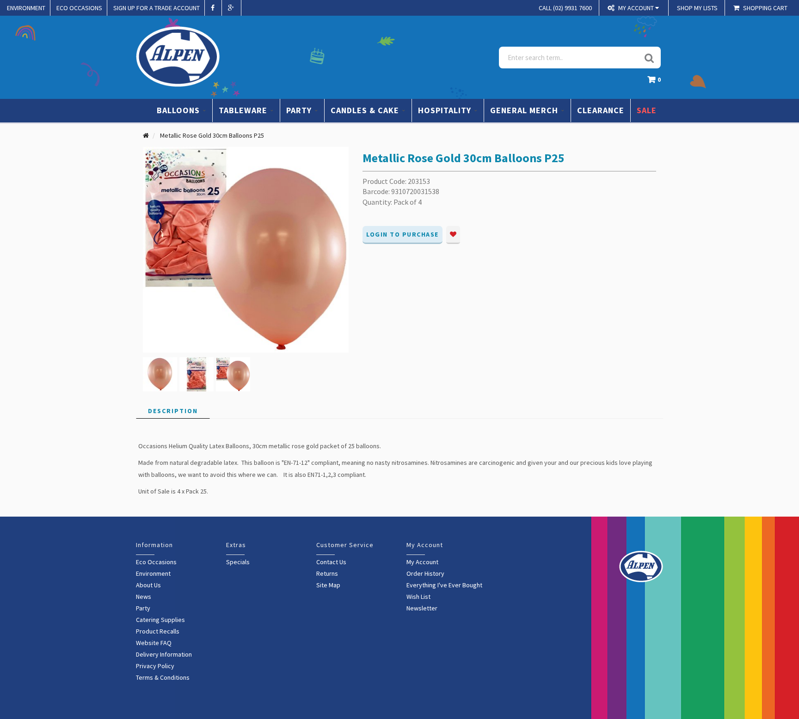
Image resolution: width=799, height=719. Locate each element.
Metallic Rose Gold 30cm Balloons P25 (212, 135)
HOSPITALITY (445, 110)
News (143, 596)
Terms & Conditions (163, 677)
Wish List (418, 596)
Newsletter (421, 608)
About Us (148, 585)
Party (143, 608)
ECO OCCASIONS (79, 8)
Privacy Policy (155, 666)
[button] (656, 82)
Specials (238, 562)
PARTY (300, 110)
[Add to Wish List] (453, 235)
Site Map (328, 585)
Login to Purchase (402, 234)
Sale (647, 110)
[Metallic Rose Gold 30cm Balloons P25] (246, 249)
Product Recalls (157, 631)
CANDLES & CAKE (366, 110)
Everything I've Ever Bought (444, 585)
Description (173, 411)
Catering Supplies (160, 619)
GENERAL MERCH (525, 110)
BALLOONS (179, 110)
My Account (422, 562)
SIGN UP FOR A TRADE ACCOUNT (156, 8)
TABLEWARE (244, 110)
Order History (425, 573)
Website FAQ (154, 643)
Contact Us (331, 562)
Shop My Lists (697, 8)
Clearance (600, 110)
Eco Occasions (156, 562)
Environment (153, 573)
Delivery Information (164, 654)
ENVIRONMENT (26, 8)
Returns (327, 573)
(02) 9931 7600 (565, 8)
